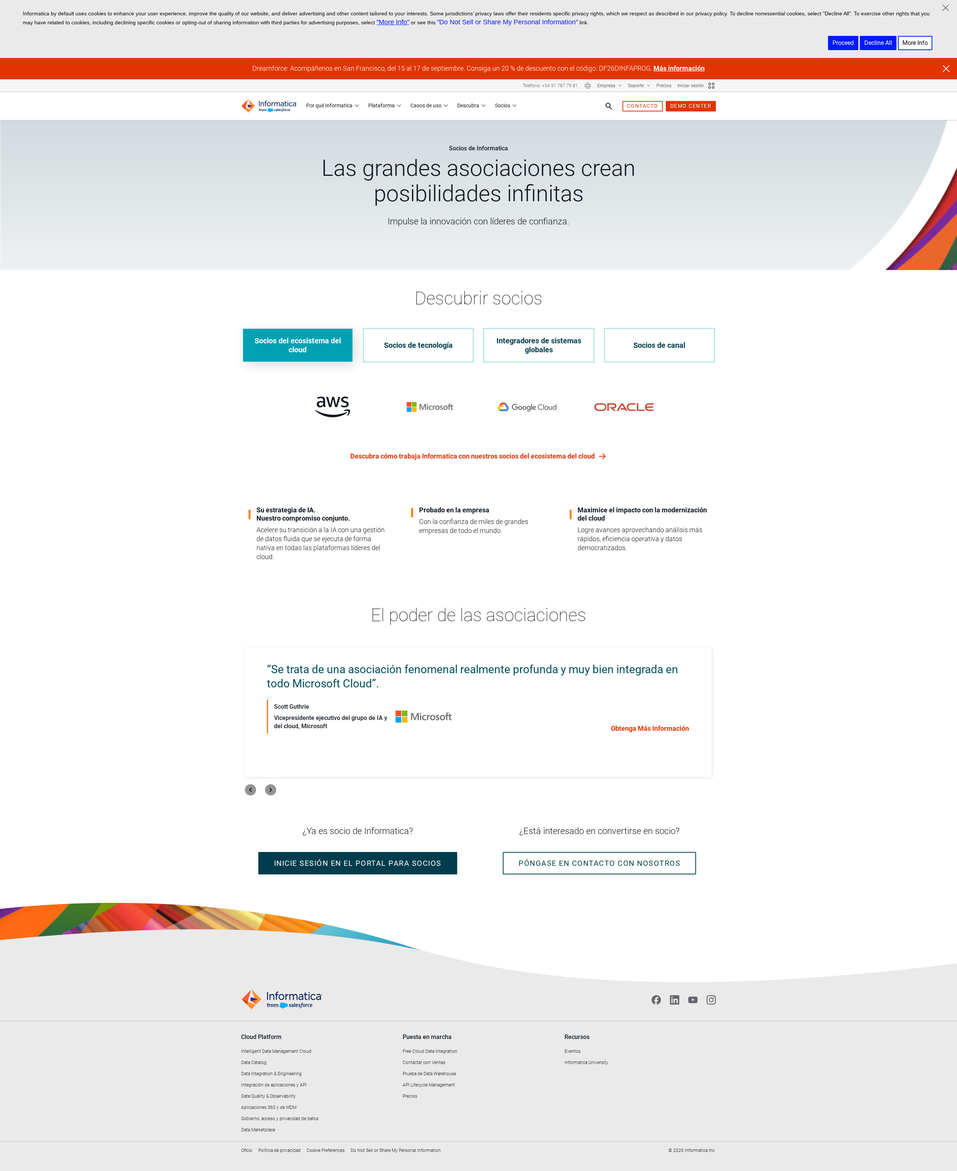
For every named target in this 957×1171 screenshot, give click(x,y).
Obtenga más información (650, 728)
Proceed (843, 42)
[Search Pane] (608, 106)
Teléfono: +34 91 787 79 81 (550, 85)
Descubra (468, 105)
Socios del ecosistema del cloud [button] (298, 345)
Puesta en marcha (427, 1036)
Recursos (577, 1036)
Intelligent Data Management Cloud (276, 1051)
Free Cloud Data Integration (430, 1051)
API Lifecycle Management (429, 1085)
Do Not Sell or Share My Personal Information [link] (396, 1150)
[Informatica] (269, 106)
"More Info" (392, 22)
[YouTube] (693, 1000)
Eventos (572, 1051)
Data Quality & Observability (268, 1096)
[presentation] (250, 790)
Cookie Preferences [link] (326, 1150)
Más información (679, 68)
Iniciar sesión (690, 85)
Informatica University (586, 1062)
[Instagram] (711, 1000)
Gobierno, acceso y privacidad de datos (280, 1118)
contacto (642, 106)
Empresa (606, 85)
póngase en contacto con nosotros (599, 863)
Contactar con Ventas (424, 1062)
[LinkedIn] (674, 1000)
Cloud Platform (261, 1036)
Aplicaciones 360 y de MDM (268, 1107)
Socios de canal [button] (659, 345)
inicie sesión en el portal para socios (357, 863)
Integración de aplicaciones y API (274, 1085)
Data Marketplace (258, 1129)
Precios (663, 85)
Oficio (246, 1150)
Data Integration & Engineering (271, 1073)
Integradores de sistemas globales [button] (538, 345)
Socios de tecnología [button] (418, 345)
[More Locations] (587, 85)
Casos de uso (425, 105)
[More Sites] (711, 85)
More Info (915, 42)
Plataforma (381, 105)
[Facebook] (656, 1000)
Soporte (636, 85)
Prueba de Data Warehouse (429, 1073)
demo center (691, 106)
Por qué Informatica (329, 105)
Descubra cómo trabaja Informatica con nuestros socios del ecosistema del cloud (473, 456)
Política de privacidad (279, 1150)
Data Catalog (254, 1062)
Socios (502, 105)
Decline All (878, 42)
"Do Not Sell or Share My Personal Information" (507, 22)
